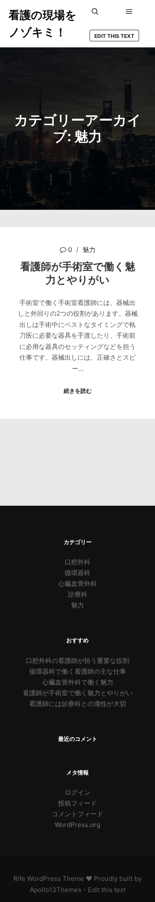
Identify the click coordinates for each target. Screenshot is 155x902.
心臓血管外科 (77, 583)
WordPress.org (77, 825)
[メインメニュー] (129, 11)
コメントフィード (77, 814)
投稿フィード (77, 803)
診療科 (77, 594)
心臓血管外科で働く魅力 (77, 682)
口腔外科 (77, 562)
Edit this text (114, 36)
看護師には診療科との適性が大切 (77, 704)
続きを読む (78, 390)
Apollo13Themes (55, 890)
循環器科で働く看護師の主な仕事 (77, 671)
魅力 (89, 250)
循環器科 (77, 573)
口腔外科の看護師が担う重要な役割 (77, 660)
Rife (19, 878)
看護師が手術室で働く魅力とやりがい (77, 273)
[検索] (95, 11)
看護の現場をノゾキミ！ (43, 23)
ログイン (77, 792)
